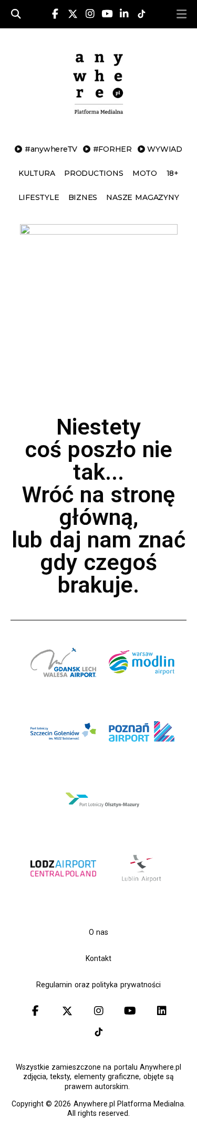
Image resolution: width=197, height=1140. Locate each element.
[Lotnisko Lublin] (141, 882)
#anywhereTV (51, 149)
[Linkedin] (161, 1010)
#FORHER (112, 149)
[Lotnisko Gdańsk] (63, 686)
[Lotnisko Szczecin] (63, 755)
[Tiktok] (98, 1031)
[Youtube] (107, 14)
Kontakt (98, 958)
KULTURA (36, 173)
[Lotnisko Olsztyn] (102, 823)
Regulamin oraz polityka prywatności (98, 984)
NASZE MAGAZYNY (142, 197)
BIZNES (83, 197)
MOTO (144, 173)
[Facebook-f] (55, 14)
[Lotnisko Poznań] (141, 755)
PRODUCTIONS (93, 173)
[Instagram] (90, 14)
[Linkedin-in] (124, 14)
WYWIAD (164, 149)
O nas (98, 932)
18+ (173, 173)
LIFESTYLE (38, 197)
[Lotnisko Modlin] (141, 686)
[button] (182, 14)
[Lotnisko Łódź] (63, 892)
